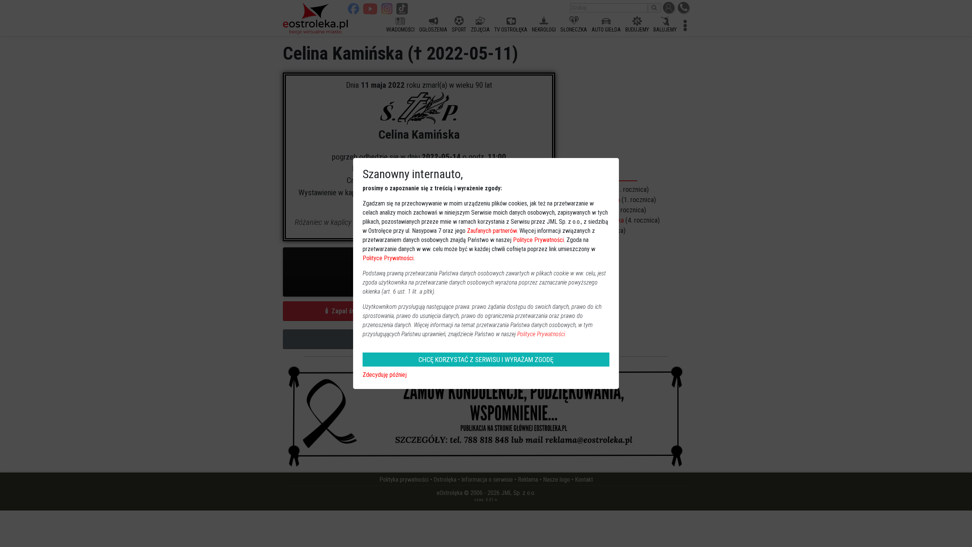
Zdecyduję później (385, 374)
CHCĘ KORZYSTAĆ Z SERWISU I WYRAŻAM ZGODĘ (486, 360)
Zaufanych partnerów (492, 230)
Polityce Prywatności (538, 239)
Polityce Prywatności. (541, 334)
